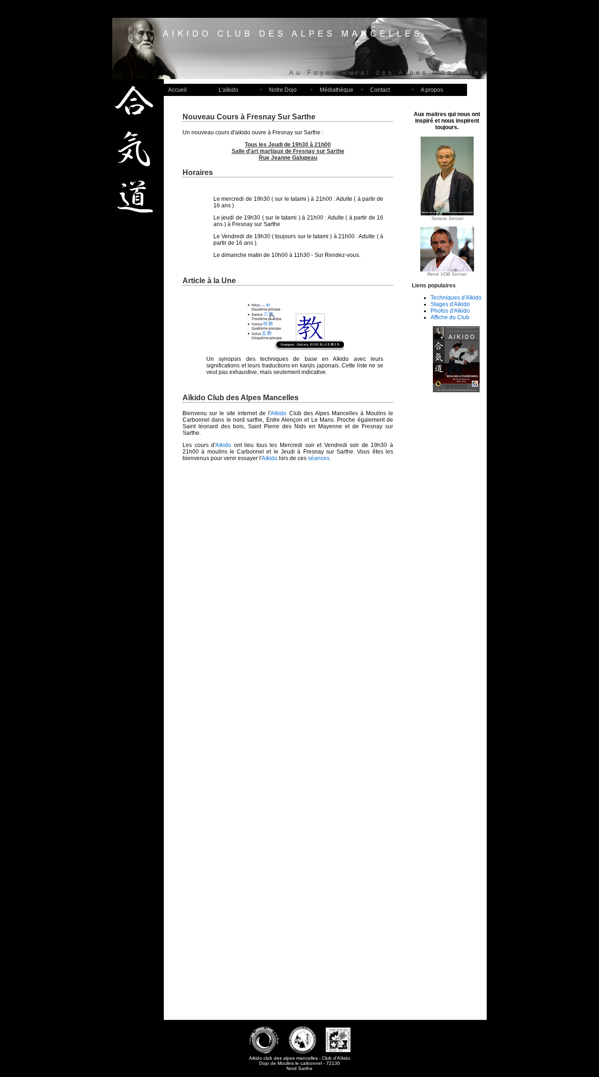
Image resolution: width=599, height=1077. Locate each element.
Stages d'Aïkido (450, 304)
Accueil (177, 90)
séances (318, 458)
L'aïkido (228, 90)
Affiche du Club (450, 317)
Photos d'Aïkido (450, 311)
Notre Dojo (283, 90)
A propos (432, 90)
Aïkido (278, 413)
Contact (380, 90)
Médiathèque (336, 90)
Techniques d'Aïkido (456, 297)
